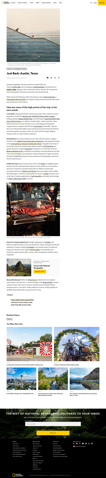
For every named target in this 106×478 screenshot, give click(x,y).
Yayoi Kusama (48, 146)
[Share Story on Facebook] (47, 78)
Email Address (29, 420)
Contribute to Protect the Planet (60, 456)
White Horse (32, 280)
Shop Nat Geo (36, 454)
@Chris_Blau (16, 87)
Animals (13, 2)
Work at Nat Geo (56, 452)
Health (37, 2)
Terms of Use (15, 443)
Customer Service (57, 446)
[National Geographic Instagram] (74, 443)
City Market (30, 247)
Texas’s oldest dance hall (16, 179)
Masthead (35, 465)
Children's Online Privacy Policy (19, 450)
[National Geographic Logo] (18, 476)
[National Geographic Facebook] (77, 443)
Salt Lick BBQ (35, 250)
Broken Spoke (47, 282)
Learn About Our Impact (38, 460)
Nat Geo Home (36, 443)
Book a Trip (35, 448)
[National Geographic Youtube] (83, 443)
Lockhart (48, 242)
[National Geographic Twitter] (80, 443)
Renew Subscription (57, 448)
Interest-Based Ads (17, 452)
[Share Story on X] (51, 78)
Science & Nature (46, 2)
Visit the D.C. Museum (37, 456)
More (60, 2)
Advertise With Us (37, 469)
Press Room (35, 467)
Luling (46, 174)
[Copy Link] (59, 78)
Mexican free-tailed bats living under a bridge (38, 116)
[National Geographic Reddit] (92, 443)
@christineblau (38, 87)
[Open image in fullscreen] (58, 184)
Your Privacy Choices (17, 456)
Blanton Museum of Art (15, 151)
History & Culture (22, 2)
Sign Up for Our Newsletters (59, 454)
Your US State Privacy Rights (19, 448)
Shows (55, 2)
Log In (95, 2)
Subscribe (55, 443)
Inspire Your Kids (36, 452)
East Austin (38, 126)
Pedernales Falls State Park (16, 99)
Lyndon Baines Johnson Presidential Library (26, 144)
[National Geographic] (5, 2)
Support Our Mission (37, 462)
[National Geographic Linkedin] (86, 443)
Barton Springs (49, 97)
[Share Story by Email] (55, 78)
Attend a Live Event (37, 446)
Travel (31, 2)
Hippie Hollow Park (25, 119)
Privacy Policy (16, 446)
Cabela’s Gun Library (29, 171)
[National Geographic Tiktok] (89, 443)
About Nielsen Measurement (19, 454)
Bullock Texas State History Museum (30, 141)
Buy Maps (35, 450)
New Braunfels (36, 176)
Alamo (43, 164)
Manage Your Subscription (59, 450)
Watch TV (35, 458)
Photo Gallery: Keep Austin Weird (22, 300)
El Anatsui (28, 149)
